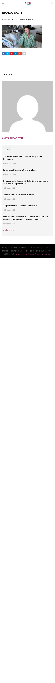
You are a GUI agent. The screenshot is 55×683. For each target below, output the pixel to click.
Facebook (4, 53)
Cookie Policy (34, 254)
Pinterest (12, 53)
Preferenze (45, 254)
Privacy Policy (21, 254)
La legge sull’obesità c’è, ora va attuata (20, 170)
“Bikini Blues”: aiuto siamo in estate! (19, 195)
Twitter (8, 53)
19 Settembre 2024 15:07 (24, 19)
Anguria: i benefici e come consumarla (20, 206)
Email (24, 53)
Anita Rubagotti (7, 19)
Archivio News (9, 230)
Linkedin (16, 53)
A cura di (8, 75)
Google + (20, 53)
